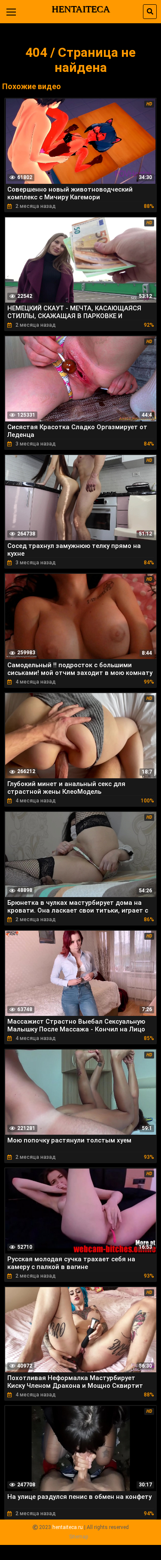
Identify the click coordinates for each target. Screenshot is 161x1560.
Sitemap (78, 1537)
